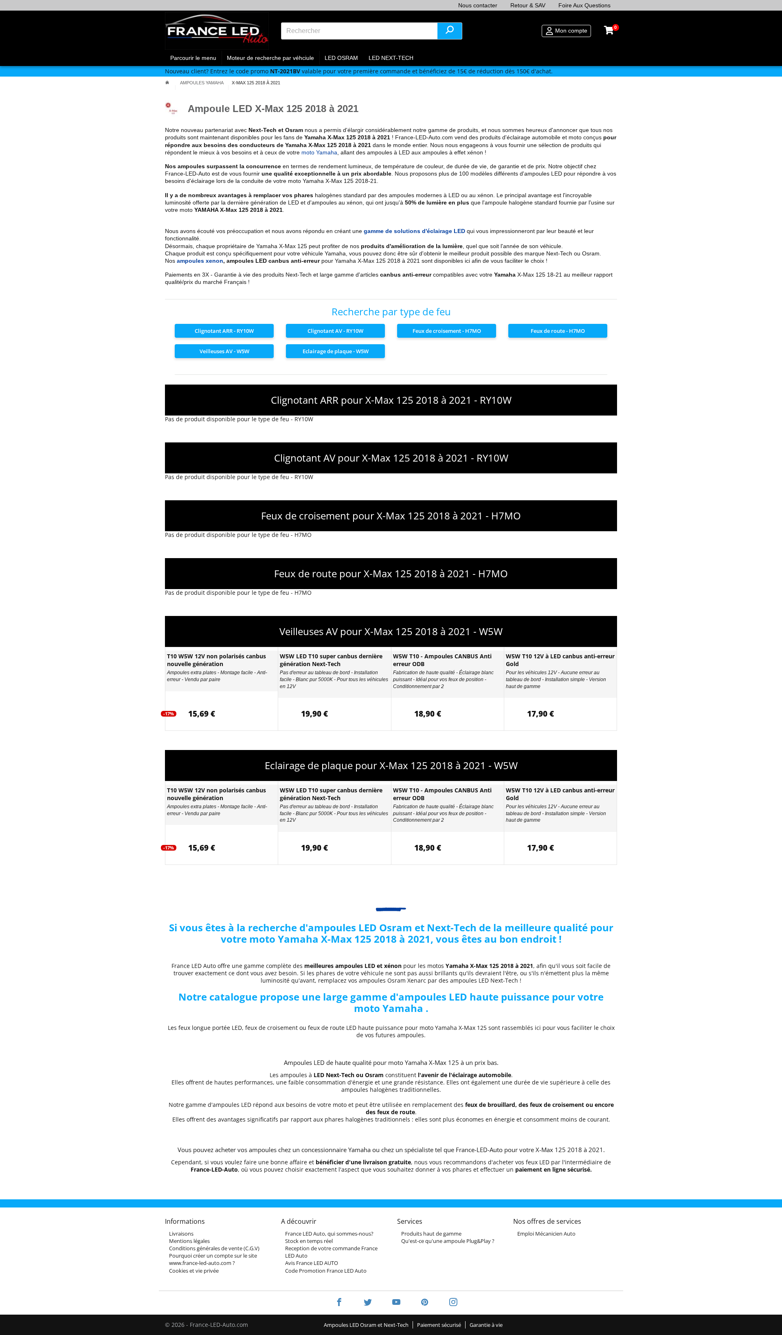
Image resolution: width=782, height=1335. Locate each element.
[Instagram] (448, 1303)
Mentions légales (189, 1241)
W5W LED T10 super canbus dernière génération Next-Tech (331, 660)
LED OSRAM (341, 58)
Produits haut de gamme (431, 1233)
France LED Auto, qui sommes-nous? (329, 1233)
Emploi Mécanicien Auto (546, 1233)
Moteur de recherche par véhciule (270, 58)
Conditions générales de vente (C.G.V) (214, 1248)
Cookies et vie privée (194, 1270)
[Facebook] (339, 1303)
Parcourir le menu (193, 58)
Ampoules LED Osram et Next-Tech (366, 1324)
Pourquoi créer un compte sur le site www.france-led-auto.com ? (213, 1259)
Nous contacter (477, 5)
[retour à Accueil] (167, 82)
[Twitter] (368, 1303)
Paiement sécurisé (439, 1324)
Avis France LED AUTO (311, 1263)
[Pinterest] (425, 1303)
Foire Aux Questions (584, 5)
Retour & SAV (527, 5)
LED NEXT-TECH (391, 58)
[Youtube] (396, 1303)
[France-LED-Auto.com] (217, 30)
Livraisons (181, 1233)
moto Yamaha (319, 152)
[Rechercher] (449, 31)
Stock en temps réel (309, 1241)
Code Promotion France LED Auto (326, 1270)
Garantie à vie (486, 1324)
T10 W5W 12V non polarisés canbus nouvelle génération (216, 660)
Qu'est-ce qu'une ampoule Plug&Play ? (447, 1241)
